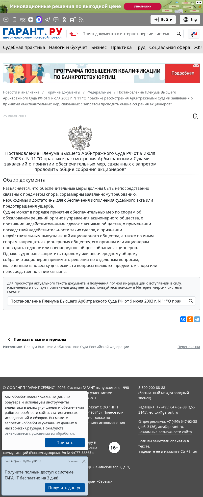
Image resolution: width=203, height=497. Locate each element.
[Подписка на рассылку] (6, 20)
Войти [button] (167, 19)
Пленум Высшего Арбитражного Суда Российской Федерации (76, 346)
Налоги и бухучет (68, 47)
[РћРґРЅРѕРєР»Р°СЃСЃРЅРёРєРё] (190, 319)
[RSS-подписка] (81, 20)
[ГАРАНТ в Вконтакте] (23, 20)
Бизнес (99, 47)
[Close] (83, 461)
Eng (193, 19)
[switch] (73, 34)
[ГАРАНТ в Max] (39, 19)
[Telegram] (197, 319)
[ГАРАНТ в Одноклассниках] (64, 20)
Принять (65, 442)
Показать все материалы (40, 339)
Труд (140, 47)
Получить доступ (64, 487)
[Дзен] (30, 19)
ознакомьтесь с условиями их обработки (39, 433)
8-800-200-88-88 (151, 387)
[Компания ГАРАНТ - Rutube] (73, 20)
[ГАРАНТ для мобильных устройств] (14, 20)
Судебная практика (24, 47)
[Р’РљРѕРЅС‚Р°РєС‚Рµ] (183, 319)
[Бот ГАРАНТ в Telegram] (56, 20)
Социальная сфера (169, 47)
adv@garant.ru (170, 426)
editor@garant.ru (163, 412)
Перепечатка (189, 346)
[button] (194, 33)
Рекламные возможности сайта (165, 431)
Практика (121, 47)
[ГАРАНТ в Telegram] (48, 20)
